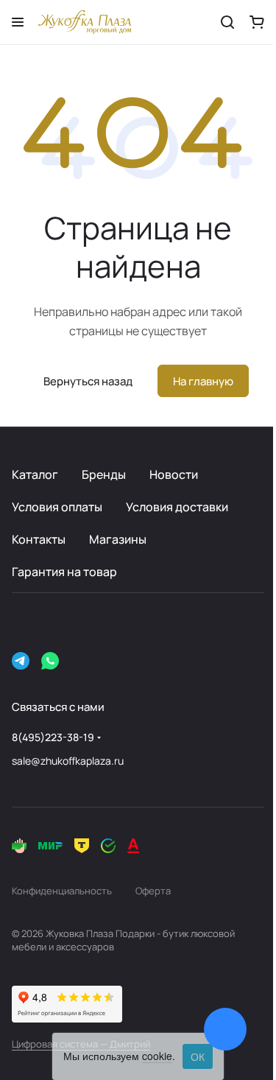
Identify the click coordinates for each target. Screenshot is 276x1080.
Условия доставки (177, 507)
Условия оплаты (57, 507)
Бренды (104, 474)
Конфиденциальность (62, 890)
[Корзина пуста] (257, 22)
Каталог (35, 474)
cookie (157, 1055)
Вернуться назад (87, 381)
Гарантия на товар (64, 572)
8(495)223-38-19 (53, 737)
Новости (173, 474)
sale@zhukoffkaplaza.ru (68, 761)
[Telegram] (20, 661)
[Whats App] (50, 661)
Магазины (117, 539)
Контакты (39, 539)
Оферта (153, 890)
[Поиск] (227, 22)
